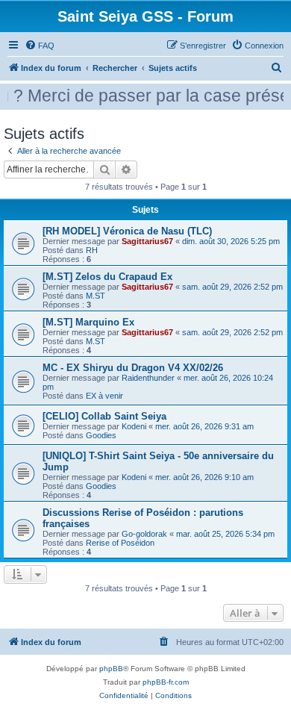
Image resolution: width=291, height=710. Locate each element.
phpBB (111, 668)
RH (92, 250)
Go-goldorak (144, 533)
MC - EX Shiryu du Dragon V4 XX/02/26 (133, 367)
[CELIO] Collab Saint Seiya (104, 416)
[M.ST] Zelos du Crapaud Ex (107, 276)
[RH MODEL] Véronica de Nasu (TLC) (127, 231)
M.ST (95, 295)
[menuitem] (39, 46)
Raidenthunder (148, 377)
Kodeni (134, 426)
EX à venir (104, 395)
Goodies (101, 435)
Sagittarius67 (147, 241)
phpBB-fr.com (166, 682)
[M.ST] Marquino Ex (88, 322)
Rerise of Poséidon (120, 542)
